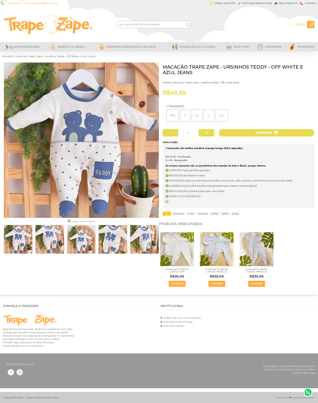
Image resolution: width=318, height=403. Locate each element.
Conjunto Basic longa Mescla (216, 270)
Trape (191, 213)
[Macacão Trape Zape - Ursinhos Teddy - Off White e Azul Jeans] (81, 140)
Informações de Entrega (178, 321)
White (225, 213)
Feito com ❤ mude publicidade (295, 397)
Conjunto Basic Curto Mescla (256, 270)
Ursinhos (203, 213)
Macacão (178, 213)
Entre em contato (174, 325)
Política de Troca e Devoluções (182, 317)
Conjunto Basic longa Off (177, 270)
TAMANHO (176, 106)
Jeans (235, 213)
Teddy (214, 213)
